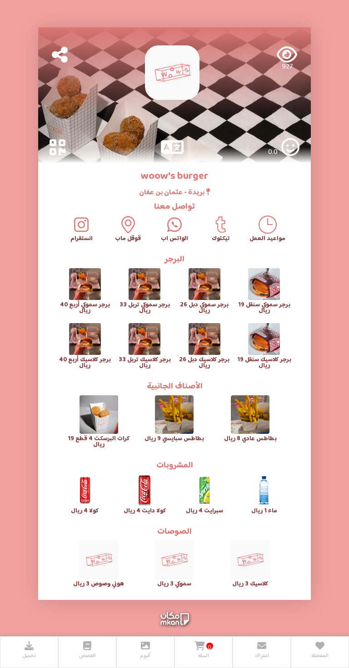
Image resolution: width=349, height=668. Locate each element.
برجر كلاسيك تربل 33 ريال (145, 363)
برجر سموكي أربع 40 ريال (85, 308)
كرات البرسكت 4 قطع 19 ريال (99, 442)
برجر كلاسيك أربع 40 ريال (85, 363)
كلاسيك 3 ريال (250, 584)
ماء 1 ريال (264, 511)
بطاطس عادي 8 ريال (250, 439)
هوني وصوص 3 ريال (98, 584)
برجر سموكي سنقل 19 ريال (264, 308)
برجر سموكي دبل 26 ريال (204, 308)
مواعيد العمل (267, 239)
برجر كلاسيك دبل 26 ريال (204, 363)
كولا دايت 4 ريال (145, 511)
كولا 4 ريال (85, 511)
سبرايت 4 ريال (204, 511)
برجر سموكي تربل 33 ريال (145, 308)
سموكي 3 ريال (174, 584)
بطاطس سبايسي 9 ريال (174, 439)
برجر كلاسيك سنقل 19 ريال (264, 363)
